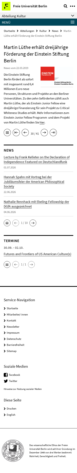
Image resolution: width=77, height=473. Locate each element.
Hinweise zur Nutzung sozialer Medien (23, 389)
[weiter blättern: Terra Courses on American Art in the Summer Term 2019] (44, 133)
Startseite (9, 31)
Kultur (43, 31)
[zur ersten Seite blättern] (16, 133)
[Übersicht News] (7, 133)
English (11, 414)
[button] (7, 223)
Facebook (14, 375)
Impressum (13, 332)
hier (42, 122)
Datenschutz (14, 339)
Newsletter (13, 326)
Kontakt (11, 320)
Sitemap (11, 351)
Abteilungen (27, 31)
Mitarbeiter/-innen (17, 314)
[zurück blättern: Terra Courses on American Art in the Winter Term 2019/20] (25, 133)
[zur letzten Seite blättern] (53, 133)
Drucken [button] (11, 408)
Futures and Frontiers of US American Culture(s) (37, 254)
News (55, 31)
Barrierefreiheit (15, 345)
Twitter (13, 381)
